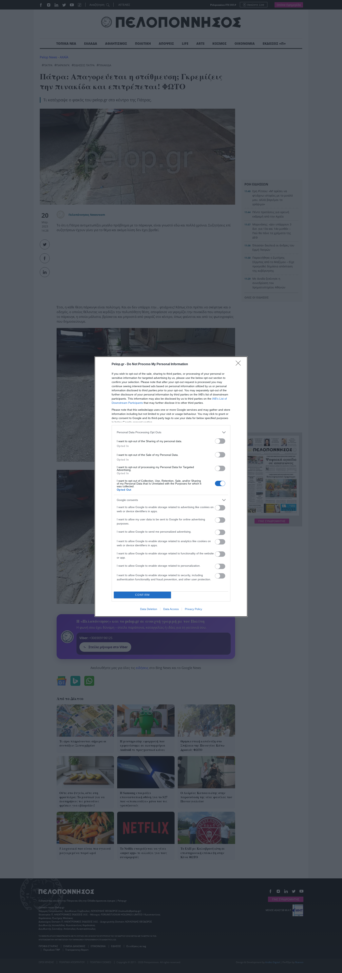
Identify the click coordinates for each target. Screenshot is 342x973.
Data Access (171, 609)
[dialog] (171, 487)
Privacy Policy (193, 609)
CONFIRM (142, 594)
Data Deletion (148, 609)
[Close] (239, 364)
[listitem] (171, 432)
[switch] (220, 441)
